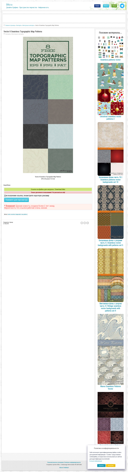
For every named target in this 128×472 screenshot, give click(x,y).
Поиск (97, 6)
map (22, 214)
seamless (13, 214)
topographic (18, 214)
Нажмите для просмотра (17, 200)
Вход (114, 6)
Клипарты (8, 34)
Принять (101, 465)
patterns (25, 214)
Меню (106, 6)
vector (9, 214)
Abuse (61, 467)
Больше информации (96, 461)
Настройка (111, 465)
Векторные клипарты (18, 34)
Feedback (66, 467)
